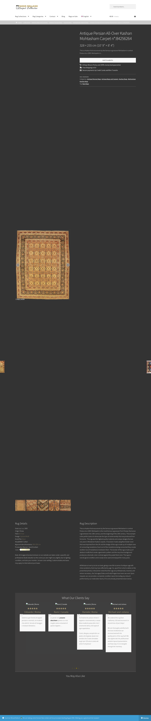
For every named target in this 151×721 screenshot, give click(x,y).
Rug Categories (38, 16)
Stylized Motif (24, 536)
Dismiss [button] (146, 718)
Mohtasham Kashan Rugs (80, 22)
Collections (26, 22)
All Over (21, 534)
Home (20, 22)
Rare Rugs (85, 84)
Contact (52, 16)
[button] (72, 668)
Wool (24, 539)
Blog (63, 16)
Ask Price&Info (108, 60)
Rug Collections (20, 16)
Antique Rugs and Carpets (40, 22)
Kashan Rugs (68, 22)
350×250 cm (36, 544)
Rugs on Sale (73, 16)
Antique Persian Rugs (55, 22)
